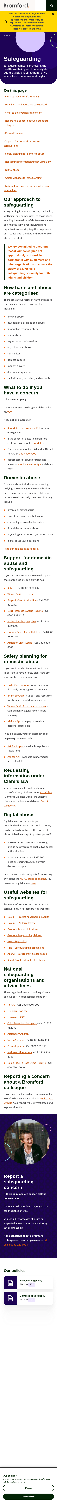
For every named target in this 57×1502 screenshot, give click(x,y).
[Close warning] (53, 14)
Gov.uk (44, 801)
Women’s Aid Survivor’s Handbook (26, 706)
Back (8, 35)
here (33, 883)
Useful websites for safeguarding (23, 178)
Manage (28, 1488)
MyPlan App (14, 721)
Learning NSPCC (16, 1017)
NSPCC (11, 1005)
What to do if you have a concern (23, 113)
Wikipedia (9, 805)
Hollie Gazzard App (18, 685)
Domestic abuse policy (32, 1296)
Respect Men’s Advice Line (22, 600)
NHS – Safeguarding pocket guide (25, 948)
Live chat (29, 594)
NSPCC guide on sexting (33, 879)
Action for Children (18, 1034)
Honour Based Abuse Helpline (23, 632)
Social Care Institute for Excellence (26, 960)
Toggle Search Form (51, 5)
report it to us (39, 443)
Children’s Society (17, 1011)
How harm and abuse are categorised (26, 104)
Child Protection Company (22, 1023)
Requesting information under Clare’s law (28, 162)
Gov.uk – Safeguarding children (24, 935)
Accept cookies (28, 1496)
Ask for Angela (15, 746)
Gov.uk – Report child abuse (22, 929)
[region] (28, 1484)
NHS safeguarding (17, 941)
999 (9, 412)
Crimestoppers (15, 1046)
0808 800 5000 (27, 453)
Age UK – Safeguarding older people (27, 954)
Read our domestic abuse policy (21, 549)
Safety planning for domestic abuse (24, 154)
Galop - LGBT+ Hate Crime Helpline (26, 1063)
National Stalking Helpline (21, 621)
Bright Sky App (15, 695)
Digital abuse (12, 170)
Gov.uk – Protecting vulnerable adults (28, 917)
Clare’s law (46, 792)
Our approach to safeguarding (22, 96)
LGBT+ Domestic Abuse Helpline (25, 611)
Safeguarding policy (31, 1280)
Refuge (11, 588)
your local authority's (29, 464)
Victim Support (15, 1040)
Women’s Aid (14, 594)
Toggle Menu (40, 5)
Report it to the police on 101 (23, 428)
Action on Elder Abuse (19, 643)
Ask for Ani (13, 757)
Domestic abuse (14, 133)
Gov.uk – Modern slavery (21, 923)
